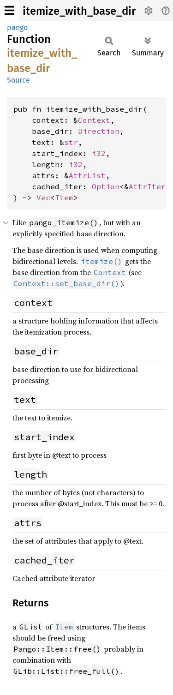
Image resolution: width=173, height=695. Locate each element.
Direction (98, 131)
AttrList (87, 175)
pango (17, 27)
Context (94, 120)
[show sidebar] (9, 10)
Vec (43, 197)
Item (64, 197)
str (71, 142)
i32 (99, 153)
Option (105, 186)
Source (18, 80)
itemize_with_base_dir (79, 11)
